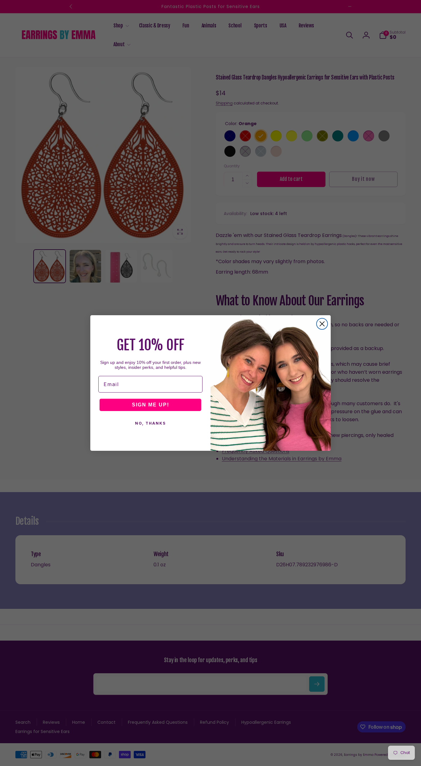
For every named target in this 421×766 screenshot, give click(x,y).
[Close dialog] (322, 323)
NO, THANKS (150, 423)
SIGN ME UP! (150, 404)
